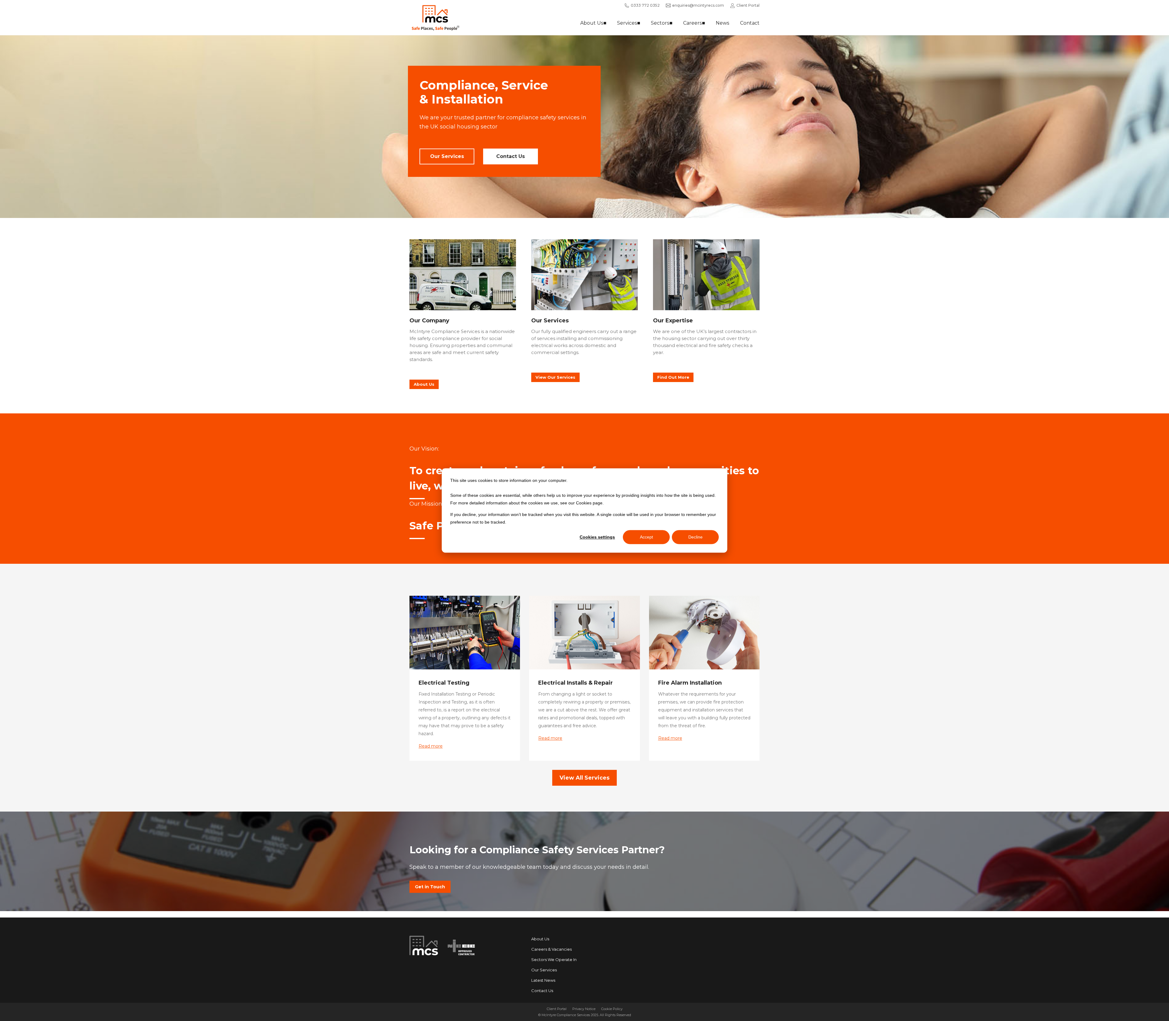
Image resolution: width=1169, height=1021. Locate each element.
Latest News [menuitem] (543, 980)
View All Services (584, 777)
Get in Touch (430, 886)
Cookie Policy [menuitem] (612, 1009)
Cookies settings (597, 537)
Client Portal (748, 5)
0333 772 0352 (645, 5)
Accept (646, 537)
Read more (431, 746)
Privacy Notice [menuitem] (583, 1009)
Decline (695, 537)
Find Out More (673, 377)
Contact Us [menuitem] (542, 990)
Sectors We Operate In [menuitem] (554, 959)
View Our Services (555, 377)
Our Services (447, 156)
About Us (424, 384)
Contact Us (510, 156)
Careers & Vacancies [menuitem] (551, 949)
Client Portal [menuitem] (557, 1009)
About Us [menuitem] (540, 938)
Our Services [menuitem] (544, 969)
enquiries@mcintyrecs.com (698, 5)
